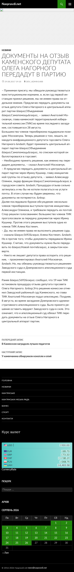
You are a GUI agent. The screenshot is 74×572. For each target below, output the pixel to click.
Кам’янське (8, 393)
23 (66, 538)
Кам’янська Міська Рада (15, 400)
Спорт (5, 412)
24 (7, 543)
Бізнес (5, 406)
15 (55, 533)
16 (66, 533)
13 (36, 533)
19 (26, 538)
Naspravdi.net (11, 4)
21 (45, 538)
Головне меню (70, 4)
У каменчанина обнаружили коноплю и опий (26, 354)
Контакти (7, 419)
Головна (7, 380)
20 (36, 538)
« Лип (6, 553)
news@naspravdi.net (37, 568)
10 (7, 533)
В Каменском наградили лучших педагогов (26, 342)
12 (26, 533)
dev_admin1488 (34, 82)
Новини (6, 50)
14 (45, 533)
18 (16, 538)
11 (16, 533)
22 (55, 538)
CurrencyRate (9, 469)
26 (26, 543)
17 (7, 538)
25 (16, 543)
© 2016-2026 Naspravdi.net (15, 568)
